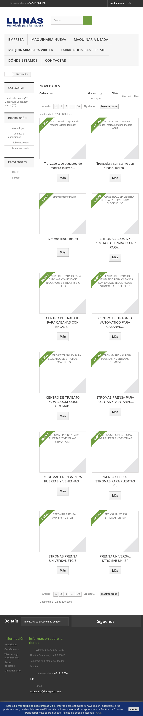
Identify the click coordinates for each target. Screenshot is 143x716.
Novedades (10, 644)
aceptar (133, 709)
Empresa (16, 39)
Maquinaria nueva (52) (16, 98)
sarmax (16, 177)
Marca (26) (10, 105)
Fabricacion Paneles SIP (83, 50)
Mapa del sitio (12, 670)
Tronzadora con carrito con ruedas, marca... (115, 166)
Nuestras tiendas (21, 148)
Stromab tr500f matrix (63, 239)
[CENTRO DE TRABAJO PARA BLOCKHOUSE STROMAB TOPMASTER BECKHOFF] (62, 372)
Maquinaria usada (91, 39)
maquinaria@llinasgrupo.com (45, 691)
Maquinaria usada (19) (16, 101)
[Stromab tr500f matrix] (62, 213)
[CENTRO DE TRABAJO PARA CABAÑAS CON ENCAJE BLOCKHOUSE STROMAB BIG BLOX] (62, 293)
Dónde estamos (22, 60)
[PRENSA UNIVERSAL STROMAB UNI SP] (115, 531)
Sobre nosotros (20, 142)
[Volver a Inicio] (8, 74)
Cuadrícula (127, 96)
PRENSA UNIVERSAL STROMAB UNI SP (115, 559)
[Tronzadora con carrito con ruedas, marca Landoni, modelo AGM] (115, 138)
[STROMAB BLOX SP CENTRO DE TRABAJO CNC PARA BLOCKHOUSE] (115, 213)
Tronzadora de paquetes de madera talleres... (63, 166)
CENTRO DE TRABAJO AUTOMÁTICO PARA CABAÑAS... (115, 322)
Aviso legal (18, 128)
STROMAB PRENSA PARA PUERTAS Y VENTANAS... (115, 400)
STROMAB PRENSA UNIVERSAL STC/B (62, 559)
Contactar (55, 60)
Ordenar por (46, 93)
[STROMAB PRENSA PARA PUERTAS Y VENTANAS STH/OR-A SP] (62, 452)
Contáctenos (116, 3)
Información (17, 118)
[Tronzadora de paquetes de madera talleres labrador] (62, 138)
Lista (136, 96)
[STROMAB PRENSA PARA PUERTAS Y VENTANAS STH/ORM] (115, 372)
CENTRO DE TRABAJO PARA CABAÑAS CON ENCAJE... (63, 322)
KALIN (15, 172)
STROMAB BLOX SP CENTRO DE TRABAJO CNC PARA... (115, 243)
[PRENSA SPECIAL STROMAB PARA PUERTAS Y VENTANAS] (115, 452)
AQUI (98, 712)
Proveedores (17, 162)
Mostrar (92, 93)
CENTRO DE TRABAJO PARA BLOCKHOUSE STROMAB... (63, 402)
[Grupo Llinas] (24, 22)
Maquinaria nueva (48, 39)
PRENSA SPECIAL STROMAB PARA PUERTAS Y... (115, 481)
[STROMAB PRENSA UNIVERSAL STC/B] (62, 531)
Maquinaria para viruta (30, 50)
